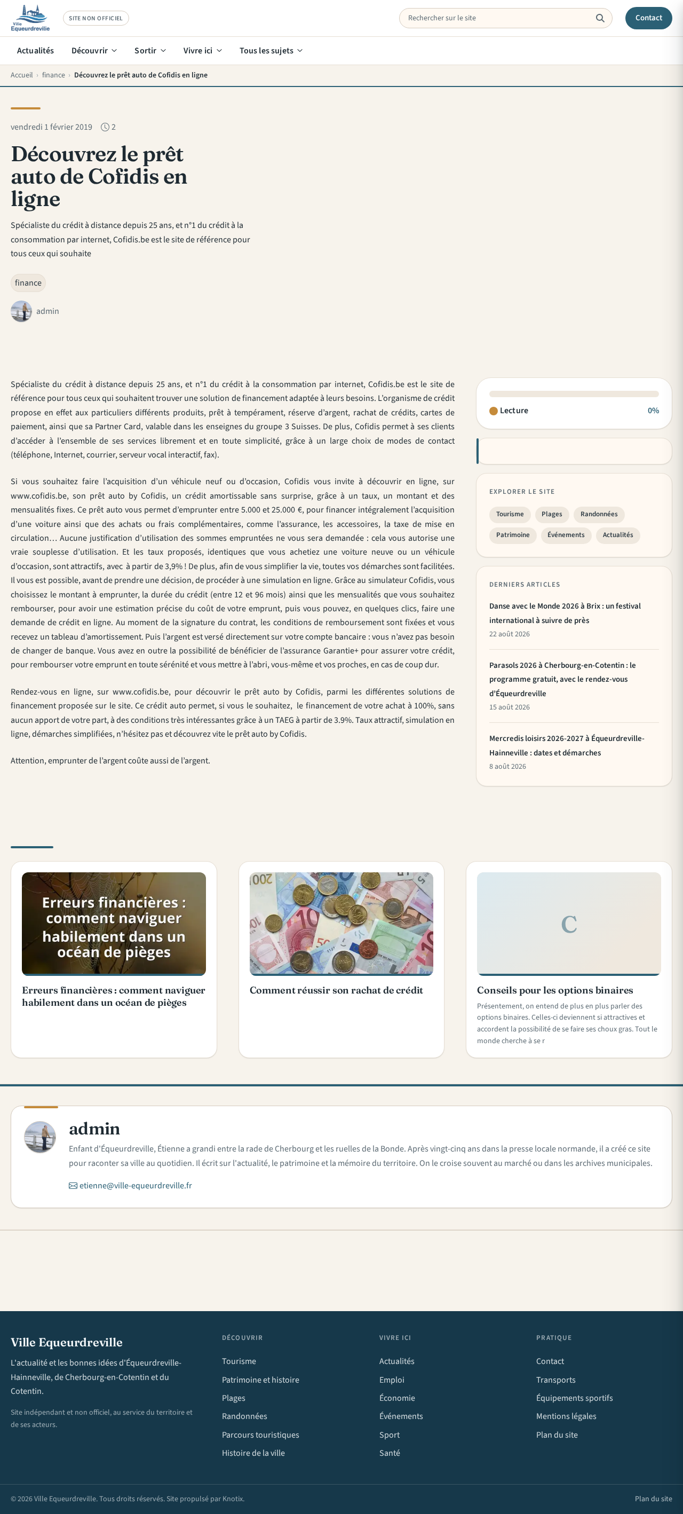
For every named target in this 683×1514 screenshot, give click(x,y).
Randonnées (599, 514)
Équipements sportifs (574, 1398)
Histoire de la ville (253, 1453)
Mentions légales (566, 1416)
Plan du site (557, 1435)
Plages (552, 514)
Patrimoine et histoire (260, 1380)
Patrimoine (513, 535)
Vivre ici (198, 51)
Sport (389, 1435)
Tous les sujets (266, 51)
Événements (566, 535)
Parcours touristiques (260, 1435)
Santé (389, 1453)
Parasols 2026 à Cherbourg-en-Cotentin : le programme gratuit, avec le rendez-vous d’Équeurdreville (562, 679)
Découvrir (90, 51)
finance (28, 283)
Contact (649, 17)
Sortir (145, 51)
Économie (397, 1398)
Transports (556, 1380)
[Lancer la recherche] (600, 18)
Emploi (391, 1380)
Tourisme (510, 514)
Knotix (233, 1499)
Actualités (35, 51)
